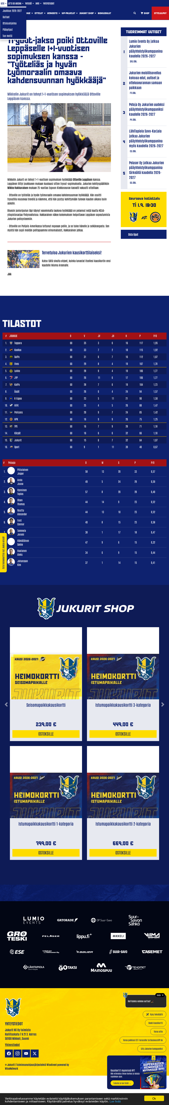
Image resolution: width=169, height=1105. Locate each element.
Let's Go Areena (15, 3)
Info (37, 3)
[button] (6, 731)
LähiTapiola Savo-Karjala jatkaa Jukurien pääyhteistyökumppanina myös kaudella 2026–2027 (146, 138)
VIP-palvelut (69, 13)
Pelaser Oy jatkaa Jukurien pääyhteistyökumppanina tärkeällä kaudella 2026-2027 (146, 169)
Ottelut (39, 13)
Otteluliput (160, 13)
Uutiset (6, 16)
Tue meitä (7, 35)
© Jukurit (10, 1064)
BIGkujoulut (104, 13)
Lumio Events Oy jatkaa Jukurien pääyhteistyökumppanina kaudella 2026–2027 (146, 48)
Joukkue (26, 13)
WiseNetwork (11, 1068)
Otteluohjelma (10, 23)
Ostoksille (46, 733)
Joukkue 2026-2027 (12, 10)
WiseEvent (52, 1064)
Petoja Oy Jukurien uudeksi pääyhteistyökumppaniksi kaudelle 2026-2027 (146, 109)
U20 (3, 3)
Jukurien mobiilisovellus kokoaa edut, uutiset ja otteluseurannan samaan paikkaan (145, 79)
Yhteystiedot (48, 3)
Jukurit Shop (86, 13)
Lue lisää (115, 1101)
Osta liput (133, 234)
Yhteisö (28, 3)
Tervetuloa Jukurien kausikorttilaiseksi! (72, 252)
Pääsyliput (8, 29)
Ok (154, 1098)
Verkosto (52, 13)
